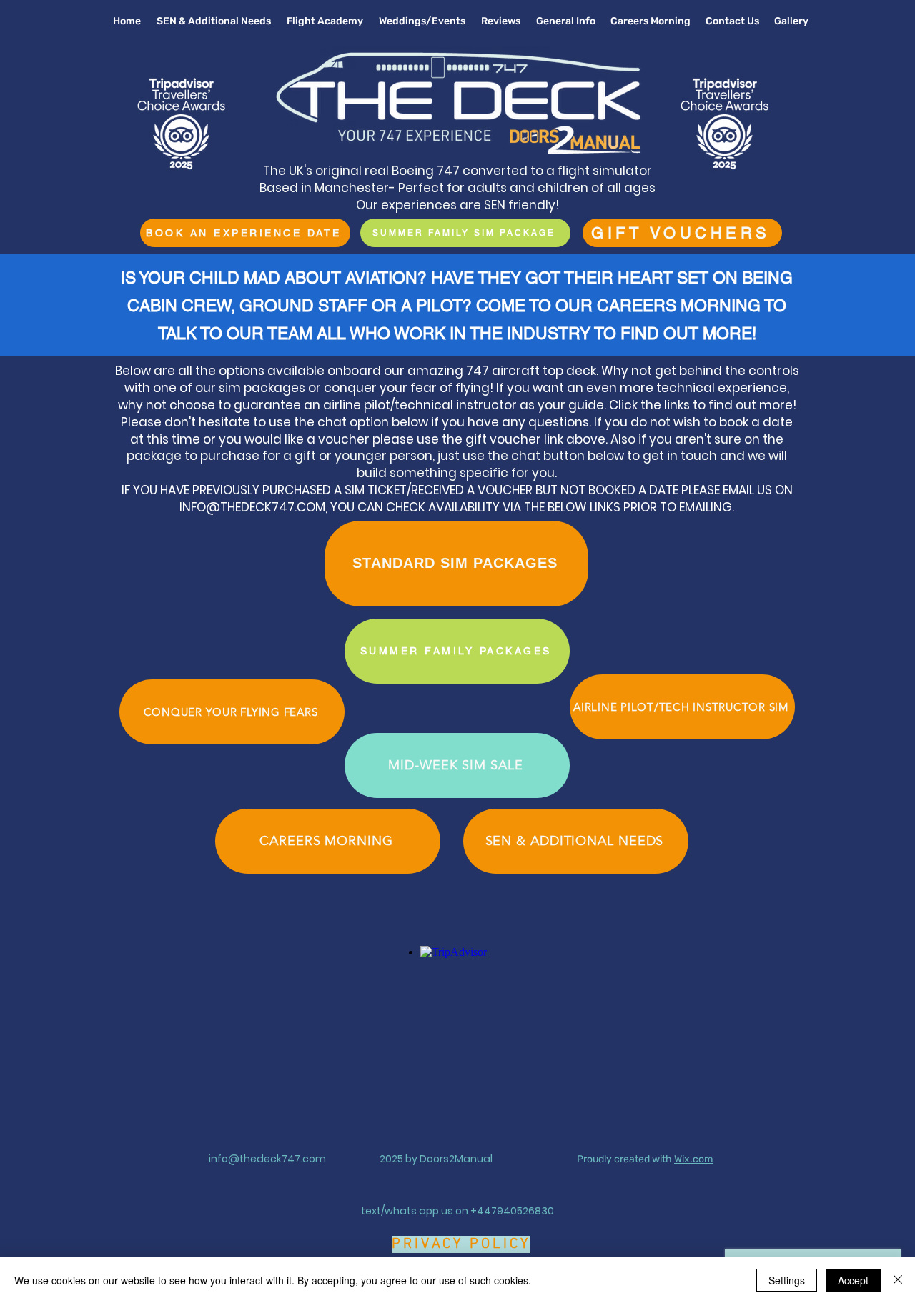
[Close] (897, 1280)
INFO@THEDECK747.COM (252, 507)
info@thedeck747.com (267, 1159)
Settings (786, 1280)
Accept (853, 1280)
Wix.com (693, 1159)
